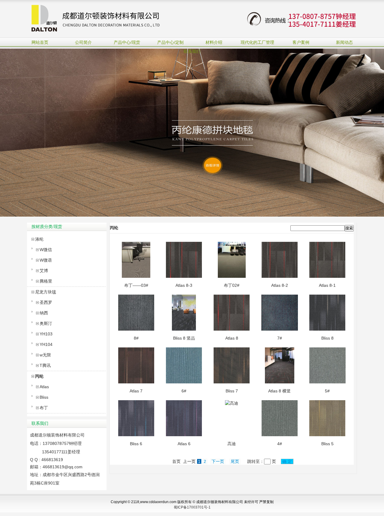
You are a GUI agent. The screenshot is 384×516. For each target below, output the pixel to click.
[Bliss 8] (327, 329)
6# (184, 390)
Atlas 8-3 (184, 285)
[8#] (136, 329)
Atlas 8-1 (327, 285)
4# (279, 443)
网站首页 (40, 42)
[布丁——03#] (136, 276)
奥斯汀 (46, 323)
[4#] (279, 434)
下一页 (218, 461)
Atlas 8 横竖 (279, 390)
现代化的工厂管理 (257, 42)
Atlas (44, 386)
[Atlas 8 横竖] (279, 382)
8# (136, 338)
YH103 (46, 334)
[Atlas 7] (136, 382)
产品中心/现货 (127, 42)
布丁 (44, 407)
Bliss (44, 397)
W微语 (46, 260)
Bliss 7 (232, 390)
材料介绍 (214, 42)
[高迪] (231, 403)
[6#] (184, 382)
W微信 (46, 249)
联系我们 (192, 51)
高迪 (231, 443)
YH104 (46, 344)
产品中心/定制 (170, 42)
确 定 (287, 461)
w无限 (45, 354)
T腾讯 (45, 365)
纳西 (44, 312)
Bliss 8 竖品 (184, 338)
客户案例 (300, 42)
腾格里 (46, 281)
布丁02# (231, 285)
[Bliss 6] (136, 434)
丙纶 (39, 376)
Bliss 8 (327, 338)
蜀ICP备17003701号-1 (192, 507)
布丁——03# (136, 285)
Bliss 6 (136, 443)
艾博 (44, 270)
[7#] (279, 329)
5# (327, 390)
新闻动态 (344, 42)
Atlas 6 (184, 443)
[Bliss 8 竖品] (184, 329)
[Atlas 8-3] (184, 276)
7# (279, 338)
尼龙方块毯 (45, 292)
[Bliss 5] (327, 434)
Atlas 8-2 (279, 285)
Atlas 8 (231, 338)
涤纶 (39, 239)
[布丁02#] (231, 276)
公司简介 (83, 42)
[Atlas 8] (231, 329)
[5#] (327, 382)
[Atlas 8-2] (279, 276)
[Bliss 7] (231, 382)
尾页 (235, 461)
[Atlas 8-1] (327, 276)
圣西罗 (46, 302)
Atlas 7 (136, 390)
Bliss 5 (327, 443)
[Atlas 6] (184, 434)
